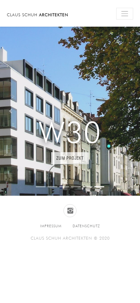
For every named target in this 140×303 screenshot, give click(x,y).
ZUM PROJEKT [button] (70, 158)
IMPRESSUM (51, 226)
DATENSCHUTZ (86, 226)
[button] (10, 111)
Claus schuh (37, 14)
